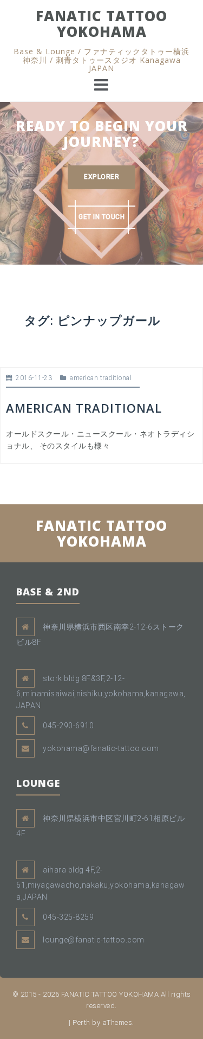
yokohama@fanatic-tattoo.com (101, 748)
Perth (81, 1022)
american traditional (101, 378)
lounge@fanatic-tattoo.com (94, 939)
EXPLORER (101, 177)
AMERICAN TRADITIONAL (84, 408)
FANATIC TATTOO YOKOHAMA (101, 23)
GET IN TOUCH (101, 217)
